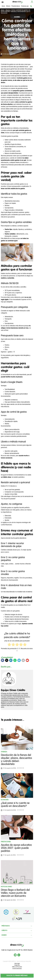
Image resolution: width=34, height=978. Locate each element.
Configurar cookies (17, 515)
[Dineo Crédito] (17, 2)
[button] (2, 2)
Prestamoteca (16, 6)
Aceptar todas (17, 511)
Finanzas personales (27, 6)
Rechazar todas (17, 506)
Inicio (3, 6)
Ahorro (8, 6)
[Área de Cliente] (32, 2)
